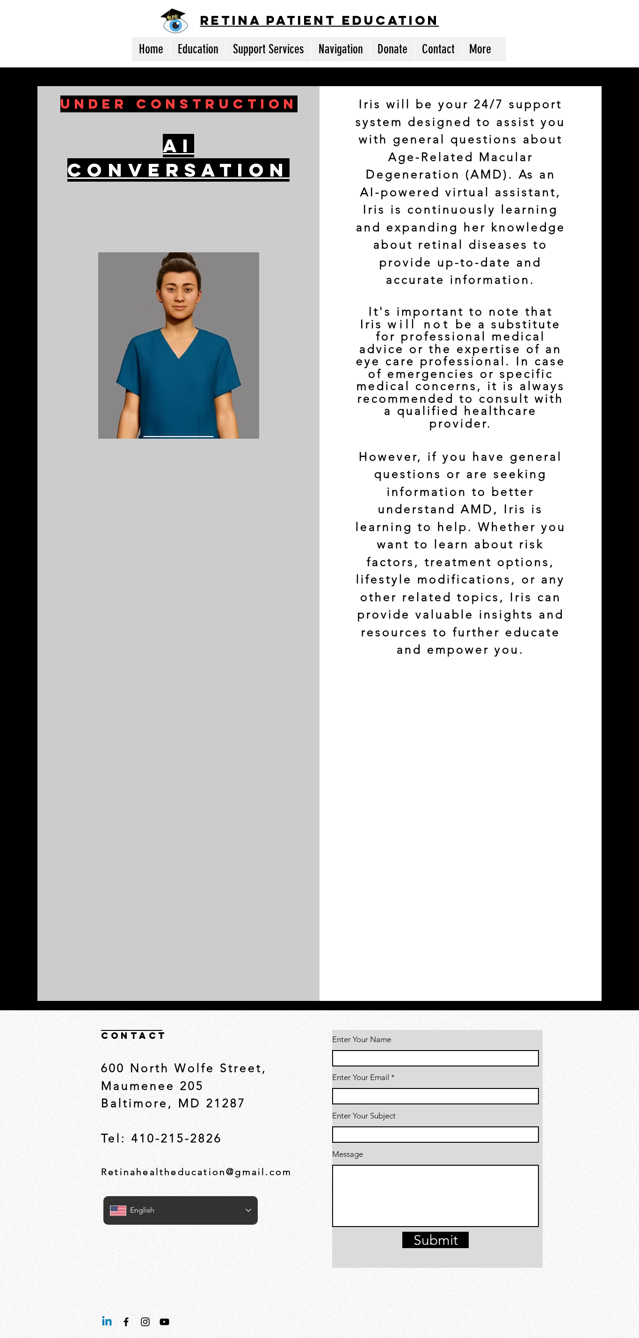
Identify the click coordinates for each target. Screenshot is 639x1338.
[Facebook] (126, 1322)
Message (347, 1154)
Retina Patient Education (319, 20)
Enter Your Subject (364, 1116)
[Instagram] (145, 1322)
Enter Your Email (360, 1077)
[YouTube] (164, 1322)
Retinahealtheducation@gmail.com (196, 1171)
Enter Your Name (361, 1040)
